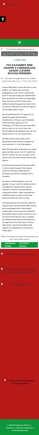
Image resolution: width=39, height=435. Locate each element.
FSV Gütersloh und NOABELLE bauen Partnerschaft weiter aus (18, 369)
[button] (19, 42)
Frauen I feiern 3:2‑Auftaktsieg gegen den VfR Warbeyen (18, 332)
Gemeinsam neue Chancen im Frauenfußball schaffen (14, 345)
